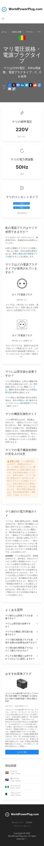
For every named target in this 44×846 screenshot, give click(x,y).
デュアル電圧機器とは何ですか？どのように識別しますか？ (20, 657)
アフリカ (29, 32)
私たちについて (17, 822)
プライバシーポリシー (22, 826)
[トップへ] (26, 839)
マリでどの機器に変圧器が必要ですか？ (19, 633)
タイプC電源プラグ (21, 203)
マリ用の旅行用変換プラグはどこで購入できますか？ (19, 649)
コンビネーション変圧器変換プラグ (20, 403)
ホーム (4, 32)
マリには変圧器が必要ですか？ (18, 625)
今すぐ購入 (23, 752)
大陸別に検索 (16, 32)
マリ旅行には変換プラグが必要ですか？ (19, 617)
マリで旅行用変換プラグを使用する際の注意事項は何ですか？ (21, 641)
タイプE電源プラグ (21, 208)
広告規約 (29, 822)
